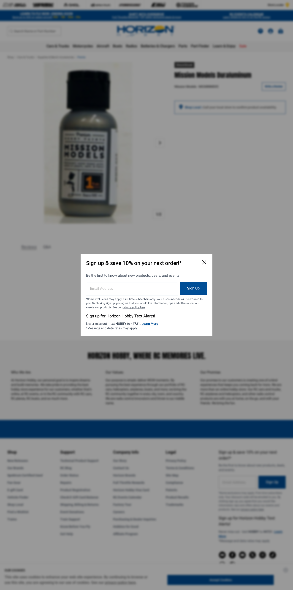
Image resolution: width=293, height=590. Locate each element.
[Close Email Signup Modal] (204, 262)
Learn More (149, 323)
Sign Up (193, 288)
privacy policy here (133, 307)
